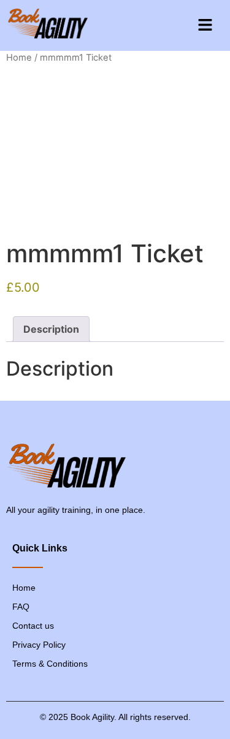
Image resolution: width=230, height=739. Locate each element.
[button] (205, 25)
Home (19, 57)
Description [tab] (51, 329)
